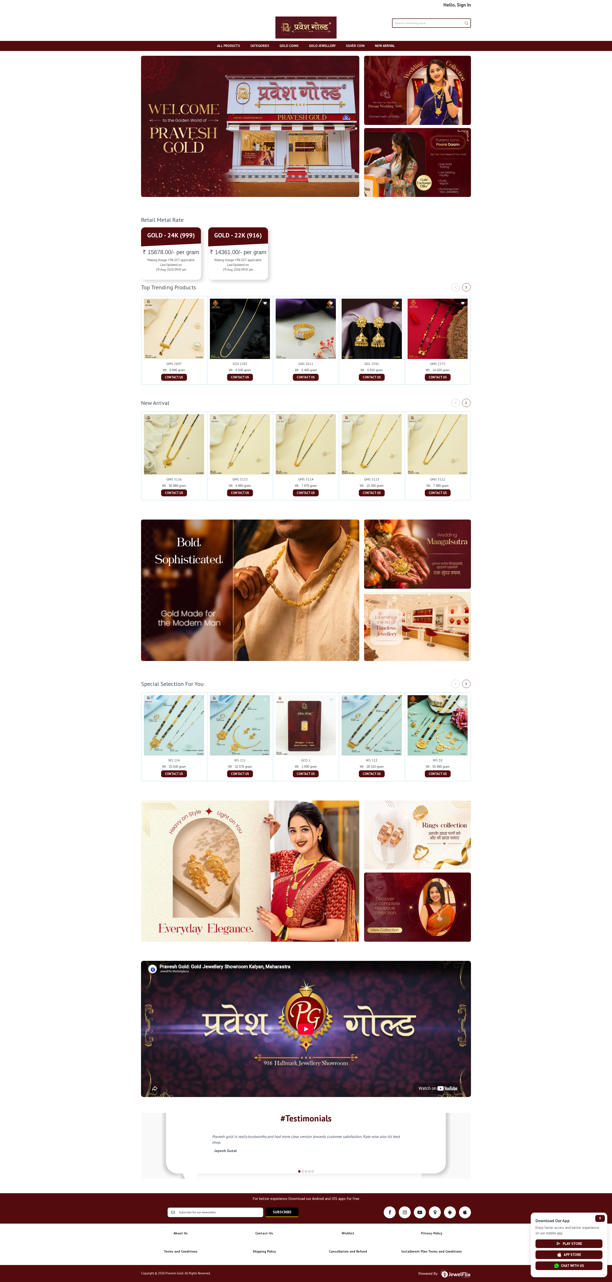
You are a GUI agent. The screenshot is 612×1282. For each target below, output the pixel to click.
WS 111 (240, 760)
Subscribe (282, 1211)
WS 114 (174, 760)
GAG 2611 (305, 364)
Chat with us (572, 1265)
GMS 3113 (371, 479)
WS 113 (371, 760)
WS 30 (438, 760)
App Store (572, 1254)
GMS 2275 (437, 364)
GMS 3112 (437, 479)
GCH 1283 (240, 364)
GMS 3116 (174, 479)
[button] (299, 1171)
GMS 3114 (305, 479)
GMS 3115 (240, 479)
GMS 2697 (174, 364)
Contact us (174, 377)
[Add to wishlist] (199, 303)
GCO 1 (306, 760)
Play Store (572, 1243)
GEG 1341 (371, 364)
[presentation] (455, 287)
